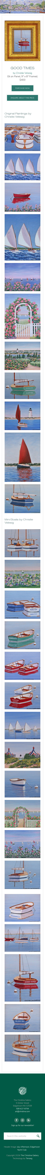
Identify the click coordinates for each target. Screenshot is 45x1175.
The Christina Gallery (30, 1155)
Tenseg (29, 1158)
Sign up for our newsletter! (22, 1125)
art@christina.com (22, 1111)
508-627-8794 (22, 1108)
